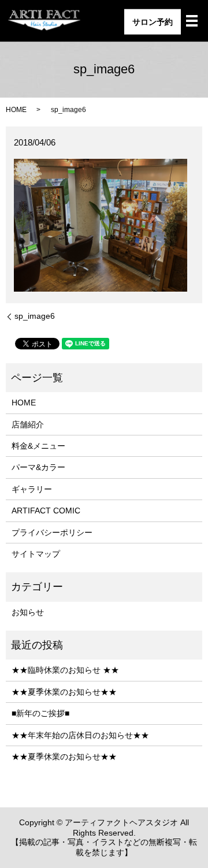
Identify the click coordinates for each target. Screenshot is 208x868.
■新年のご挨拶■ (40, 713)
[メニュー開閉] (192, 21)
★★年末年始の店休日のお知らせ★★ (80, 735)
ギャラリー (32, 489)
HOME (16, 110)
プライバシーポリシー (52, 532)
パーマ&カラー (38, 467)
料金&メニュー (38, 445)
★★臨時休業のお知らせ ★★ (65, 670)
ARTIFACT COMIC (46, 510)
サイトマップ (36, 553)
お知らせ (28, 612)
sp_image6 (34, 316)
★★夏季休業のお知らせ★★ (64, 691)
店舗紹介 (28, 424)
